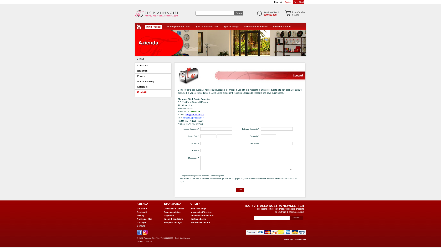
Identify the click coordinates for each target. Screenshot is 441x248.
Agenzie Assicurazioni (206, 26)
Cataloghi (142, 86)
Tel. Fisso (195, 143)
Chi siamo (142, 65)
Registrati (278, 2)
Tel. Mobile (254, 143)
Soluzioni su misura (200, 222)
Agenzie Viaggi (231, 26)
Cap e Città (193, 136)
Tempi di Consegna (173, 222)
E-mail (195, 151)
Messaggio (193, 158)
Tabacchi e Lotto (282, 26)
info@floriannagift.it (195, 114)
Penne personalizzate (178, 26)
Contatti (288, 2)
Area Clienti (299, 2)
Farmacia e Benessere (255, 26)
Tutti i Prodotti (153, 27)
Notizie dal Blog (145, 81)
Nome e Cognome (191, 129)
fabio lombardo (300, 239)
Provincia (254, 136)
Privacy (141, 76)
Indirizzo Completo (250, 129)
